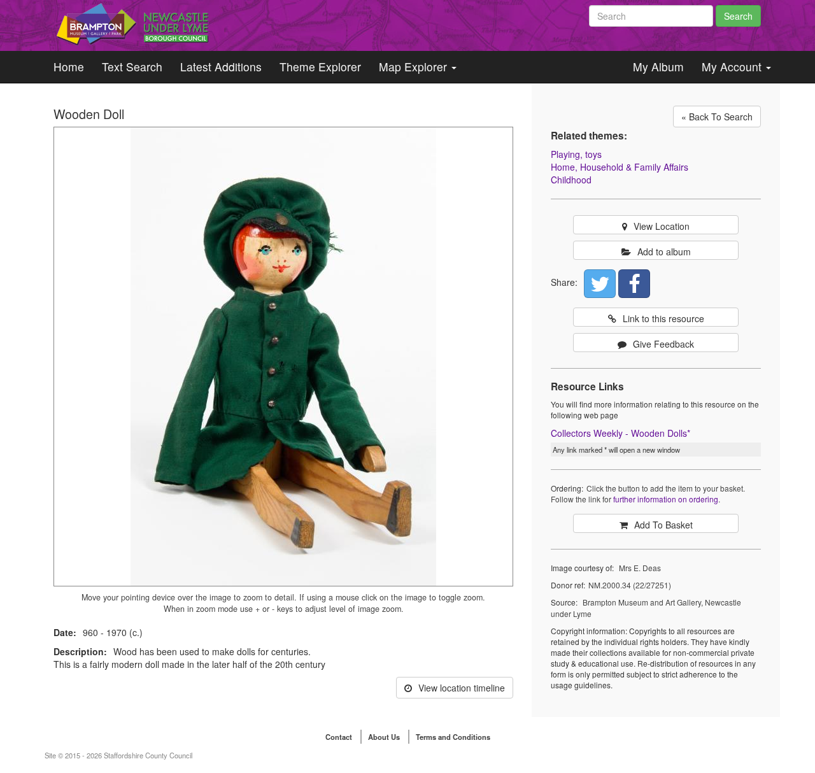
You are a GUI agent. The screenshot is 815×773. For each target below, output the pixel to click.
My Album (658, 66)
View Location (662, 226)
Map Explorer (414, 66)
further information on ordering (665, 498)
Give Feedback (663, 343)
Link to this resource (663, 318)
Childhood (571, 179)
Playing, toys (576, 154)
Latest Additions (221, 66)
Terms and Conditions (453, 737)
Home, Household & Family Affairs (619, 166)
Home (68, 66)
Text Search (132, 66)
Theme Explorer (320, 66)
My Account (733, 66)
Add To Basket (663, 524)
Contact (338, 737)
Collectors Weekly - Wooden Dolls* (620, 433)
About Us (384, 737)
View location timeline (461, 687)
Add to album (664, 251)
